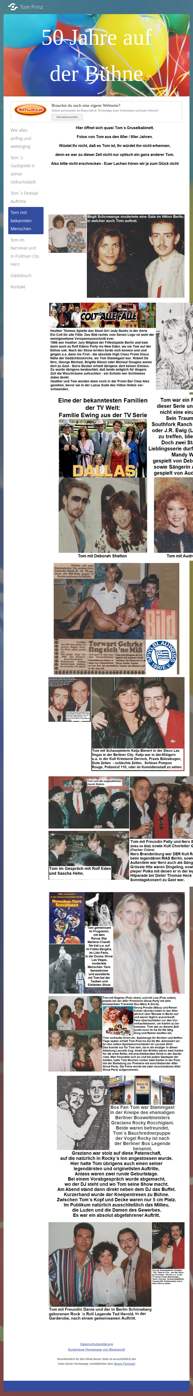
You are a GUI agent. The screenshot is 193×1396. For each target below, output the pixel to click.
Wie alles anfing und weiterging (21, 138)
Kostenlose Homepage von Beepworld (96, 1349)
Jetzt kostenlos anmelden (67, 116)
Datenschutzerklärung (96, 1344)
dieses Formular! (124, 1363)
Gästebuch (21, 275)
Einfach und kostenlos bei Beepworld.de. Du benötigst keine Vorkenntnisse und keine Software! (105, 107)
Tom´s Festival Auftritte (24, 197)
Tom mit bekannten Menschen (21, 220)
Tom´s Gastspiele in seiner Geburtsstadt (23, 170)
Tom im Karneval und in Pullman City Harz (25, 252)
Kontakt (18, 287)
